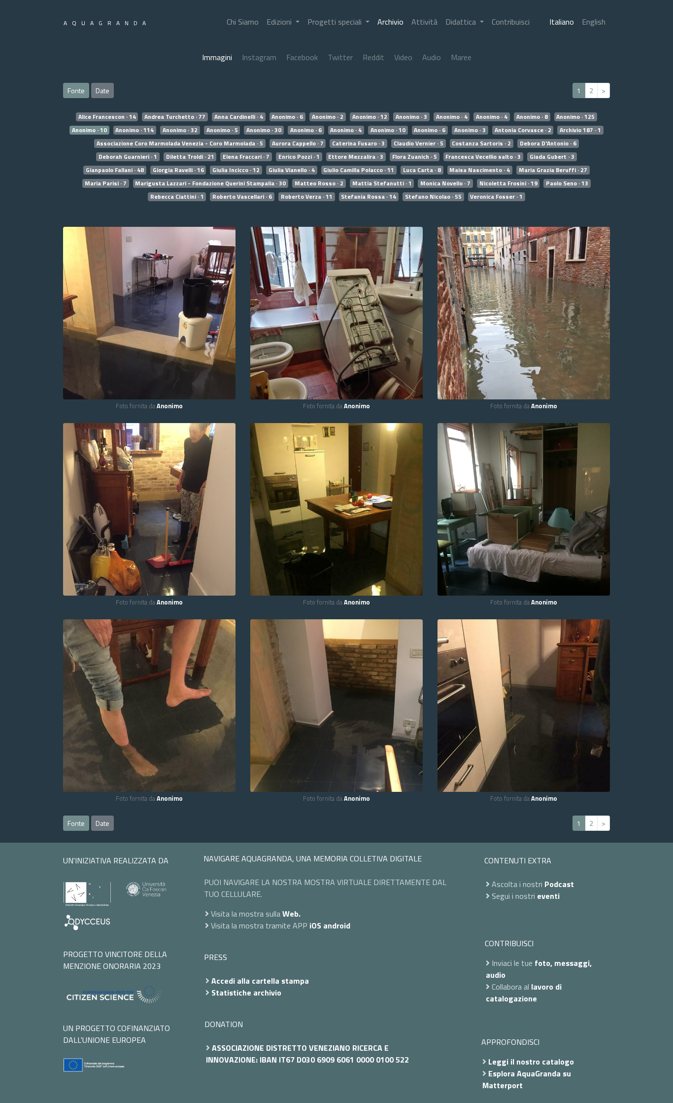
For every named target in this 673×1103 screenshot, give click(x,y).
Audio (431, 57)
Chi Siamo (243, 22)
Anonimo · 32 (180, 130)
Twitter (340, 57)
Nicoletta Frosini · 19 (508, 183)
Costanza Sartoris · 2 (481, 143)
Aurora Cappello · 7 (298, 143)
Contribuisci (511, 22)
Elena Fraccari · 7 (246, 156)
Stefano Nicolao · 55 (433, 196)
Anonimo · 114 (134, 130)
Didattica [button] (461, 22)
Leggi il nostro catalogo (531, 1061)
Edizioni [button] (280, 22)
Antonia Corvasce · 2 (523, 130)
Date (102, 90)
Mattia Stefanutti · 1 (382, 183)
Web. (291, 914)
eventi (548, 896)
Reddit (373, 57)
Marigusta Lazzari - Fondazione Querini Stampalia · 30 (210, 183)
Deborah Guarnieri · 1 (128, 156)
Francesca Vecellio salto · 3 (483, 156)
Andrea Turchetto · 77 (174, 116)
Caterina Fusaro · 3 (358, 143)
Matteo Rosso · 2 (319, 183)
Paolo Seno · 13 (567, 183)
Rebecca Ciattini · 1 (177, 196)
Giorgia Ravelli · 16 (178, 170)
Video (403, 57)
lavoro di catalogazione (524, 992)
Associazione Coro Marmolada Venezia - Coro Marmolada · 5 (180, 143)
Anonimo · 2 (327, 116)
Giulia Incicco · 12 (236, 170)
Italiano (561, 22)
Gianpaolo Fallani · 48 (115, 170)
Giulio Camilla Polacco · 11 (358, 170)
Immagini (217, 57)
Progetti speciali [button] (335, 22)
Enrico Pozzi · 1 (299, 156)
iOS (315, 925)
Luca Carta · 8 (422, 170)
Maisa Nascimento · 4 (479, 170)
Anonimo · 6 (287, 116)
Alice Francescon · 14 (107, 116)
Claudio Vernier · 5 (418, 143)
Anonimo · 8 (532, 116)
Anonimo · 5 (222, 130)
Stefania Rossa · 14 (368, 196)
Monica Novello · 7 (445, 183)
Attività (424, 22)
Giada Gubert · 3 (552, 156)
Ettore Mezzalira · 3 (355, 156)
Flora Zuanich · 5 (414, 156)
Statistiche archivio (246, 992)
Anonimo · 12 (369, 116)
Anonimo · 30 (263, 130)
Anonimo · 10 (89, 130)
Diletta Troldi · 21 (190, 156)
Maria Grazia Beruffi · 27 (553, 170)
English (594, 22)
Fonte (76, 90)
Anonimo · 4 (452, 116)
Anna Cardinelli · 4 (238, 116)
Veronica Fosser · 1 (496, 196)
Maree (461, 57)
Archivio (390, 22)
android (336, 925)
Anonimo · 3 (411, 116)
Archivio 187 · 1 (580, 130)
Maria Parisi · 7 (106, 183)
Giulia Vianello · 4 (292, 170)
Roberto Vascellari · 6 (242, 196)
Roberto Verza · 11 (307, 196)
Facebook (302, 57)
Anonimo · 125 (575, 116)
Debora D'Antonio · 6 (548, 143)
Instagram (259, 57)
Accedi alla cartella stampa (260, 981)
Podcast (559, 884)
